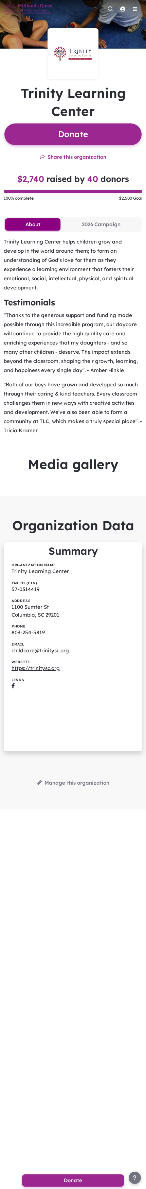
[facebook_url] (13, 686)
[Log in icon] (122, 9)
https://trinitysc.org (36, 668)
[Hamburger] (135, 9)
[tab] (32, 224)
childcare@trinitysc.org (40, 650)
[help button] (135, 1178)
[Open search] (110, 9)
